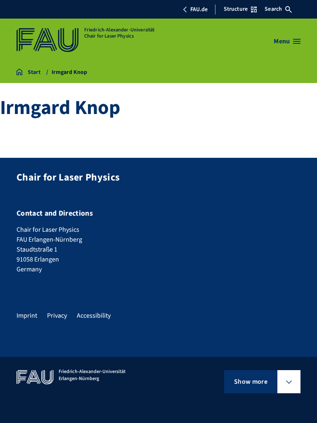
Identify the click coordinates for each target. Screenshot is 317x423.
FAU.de (199, 9)
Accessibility (94, 315)
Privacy (57, 315)
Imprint (27, 315)
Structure (236, 9)
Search (273, 9)
